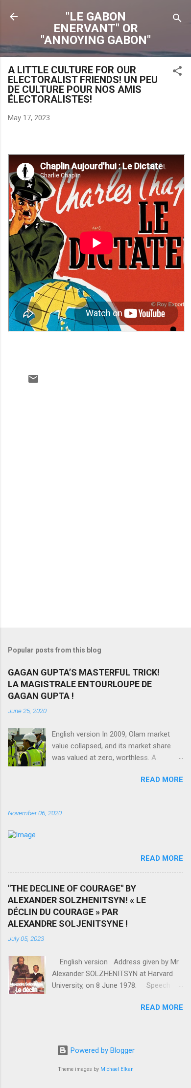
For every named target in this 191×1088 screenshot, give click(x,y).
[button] (177, 72)
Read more (162, 779)
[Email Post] (33, 382)
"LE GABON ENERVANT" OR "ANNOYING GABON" (96, 28)
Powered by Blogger (102, 1050)
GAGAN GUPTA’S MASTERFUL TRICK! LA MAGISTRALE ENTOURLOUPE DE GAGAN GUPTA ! (84, 684)
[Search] (177, 20)
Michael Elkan (117, 1069)
